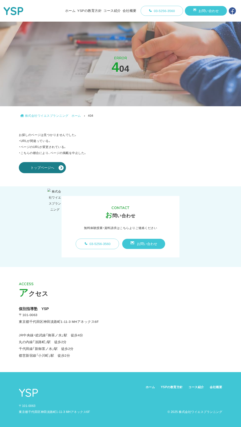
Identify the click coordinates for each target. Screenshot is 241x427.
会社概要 (130, 11)
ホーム (70, 11)
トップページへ (42, 168)
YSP (13, 11)
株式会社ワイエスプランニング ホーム (53, 115)
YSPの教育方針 (89, 11)
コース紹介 (112, 11)
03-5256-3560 (164, 11)
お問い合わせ (208, 11)
